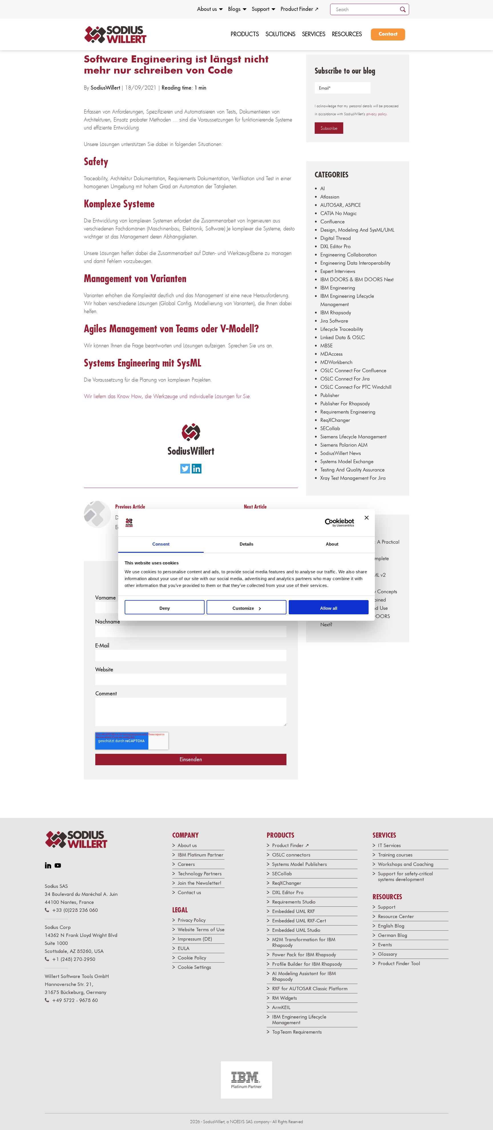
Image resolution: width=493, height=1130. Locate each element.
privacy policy (376, 114)
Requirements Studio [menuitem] (294, 902)
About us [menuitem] (207, 9)
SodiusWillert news (340, 453)
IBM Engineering (337, 288)
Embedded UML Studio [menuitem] (296, 930)
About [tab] (332, 544)
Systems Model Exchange (346, 461)
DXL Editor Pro (335, 246)
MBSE (326, 346)
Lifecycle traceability (341, 329)
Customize (243, 608)
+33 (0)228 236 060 (75, 910)
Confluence (332, 221)
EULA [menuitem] (183, 948)
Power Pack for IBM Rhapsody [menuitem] (304, 954)
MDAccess (331, 354)
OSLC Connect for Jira (345, 379)
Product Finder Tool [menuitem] (399, 963)
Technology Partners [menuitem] (200, 873)
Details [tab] (247, 544)
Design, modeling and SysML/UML (357, 230)
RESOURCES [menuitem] (347, 34)
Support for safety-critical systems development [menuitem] (405, 876)
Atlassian (329, 197)
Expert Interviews (337, 271)
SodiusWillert (106, 87)
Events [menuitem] (385, 944)
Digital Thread (335, 238)
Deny (164, 608)
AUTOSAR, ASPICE (340, 205)
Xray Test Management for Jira (353, 478)
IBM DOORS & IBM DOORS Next (356, 279)
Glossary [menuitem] (387, 954)
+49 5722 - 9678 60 (75, 1000)
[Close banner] (367, 523)
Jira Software (334, 321)
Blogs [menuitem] (234, 9)
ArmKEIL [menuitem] (281, 1007)
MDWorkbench (336, 362)
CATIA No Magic (338, 213)
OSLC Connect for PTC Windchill (355, 387)
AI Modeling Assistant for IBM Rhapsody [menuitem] (304, 976)
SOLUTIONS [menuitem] (280, 34)
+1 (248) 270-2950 (73, 959)
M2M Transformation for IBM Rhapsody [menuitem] (303, 942)
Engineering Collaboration (348, 255)
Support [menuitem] (260, 9)
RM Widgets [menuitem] (284, 998)
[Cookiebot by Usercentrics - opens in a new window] (329, 523)
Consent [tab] (160, 544)
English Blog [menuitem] (391, 926)
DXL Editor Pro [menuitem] (288, 892)
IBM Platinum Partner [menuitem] (200, 855)
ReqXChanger (335, 420)
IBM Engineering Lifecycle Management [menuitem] (299, 1019)
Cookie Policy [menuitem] (192, 958)
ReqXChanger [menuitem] (286, 883)
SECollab (330, 428)
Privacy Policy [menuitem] (191, 920)
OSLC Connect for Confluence (353, 370)
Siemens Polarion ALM (343, 445)
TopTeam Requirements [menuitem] (297, 1032)
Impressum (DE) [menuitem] (195, 939)
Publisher (329, 395)
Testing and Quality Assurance (352, 470)
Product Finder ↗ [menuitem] (300, 9)
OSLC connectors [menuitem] (291, 855)
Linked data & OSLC (342, 337)
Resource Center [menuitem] (396, 916)
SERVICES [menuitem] (313, 34)
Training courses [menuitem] (395, 855)
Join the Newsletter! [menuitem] (199, 883)
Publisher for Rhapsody (345, 403)
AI (322, 188)
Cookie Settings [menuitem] (194, 967)
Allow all (328, 608)
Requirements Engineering (347, 412)
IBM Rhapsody (335, 312)
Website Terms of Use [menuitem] (201, 929)
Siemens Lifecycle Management (353, 437)
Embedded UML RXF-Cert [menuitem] (299, 921)
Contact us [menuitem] (189, 892)
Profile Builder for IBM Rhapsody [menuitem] (307, 964)
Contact (388, 34)
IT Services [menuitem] (389, 845)
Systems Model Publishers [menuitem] (299, 864)
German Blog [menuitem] (392, 935)
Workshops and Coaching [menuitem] (405, 864)
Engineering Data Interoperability (355, 263)
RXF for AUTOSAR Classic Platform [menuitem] (309, 988)
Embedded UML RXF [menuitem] (293, 911)
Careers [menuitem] (186, 864)
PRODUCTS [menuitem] (245, 34)
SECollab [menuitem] (282, 873)
